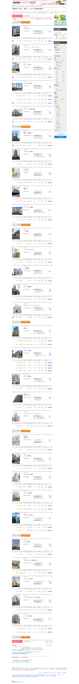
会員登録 (56, 4)
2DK (56, 75)
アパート (57, 88)
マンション (57, 86)
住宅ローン (38, 675)
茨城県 (22, 653)
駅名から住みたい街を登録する (17, 652)
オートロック (58, 118)
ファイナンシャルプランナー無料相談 (51, 675)
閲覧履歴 (50, 3)
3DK (63, 77)
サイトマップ (41, 672)
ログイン (61, 4)
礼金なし (57, 64)
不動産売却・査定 (28, 675)
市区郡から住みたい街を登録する (27, 652)
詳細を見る (50, 59)
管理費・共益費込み (59, 62)
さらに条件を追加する (60, 134)
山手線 (14, 661)
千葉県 (20, 653)
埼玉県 (18, 653)
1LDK (57, 73)
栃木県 (24, 653)
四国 (27, 676)
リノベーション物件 (14, 675)
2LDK (63, 75)
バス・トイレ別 (58, 109)
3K (56, 77)
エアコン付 (57, 116)
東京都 (13, 653)
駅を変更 (64, 52)
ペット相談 (57, 111)
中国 (29, 676)
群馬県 (26, 653)
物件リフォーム (23, 675)
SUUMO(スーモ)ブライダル (20, 3)
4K (62, 79)
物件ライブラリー (42, 675)
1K (56, 71)
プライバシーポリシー (52, 672)
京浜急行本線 (27, 661)
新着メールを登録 (63, 37)
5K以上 (57, 82)
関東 (17, 676)
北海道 (13, 676)
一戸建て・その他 (59, 90)
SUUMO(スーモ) (65, 1)
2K (62, 73)
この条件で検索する (60, 136)
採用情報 (64, 672)
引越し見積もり (34, 675)
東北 (15, 676)
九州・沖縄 (32, 676)
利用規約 (46, 672)
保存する (57, 37)
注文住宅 (19, 675)
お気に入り (45, 3)
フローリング (58, 120)
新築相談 (36, 676)
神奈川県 (15, 653)
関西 (25, 676)
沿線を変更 (57, 52)
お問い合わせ (59, 672)
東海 (23, 676)
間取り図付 (57, 122)
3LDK (57, 79)
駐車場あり (57, 107)
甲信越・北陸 (20, 676)
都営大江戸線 (22, 661)
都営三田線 (17, 661)
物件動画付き (58, 124)
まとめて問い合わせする (25, 22)
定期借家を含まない (59, 127)
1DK (63, 71)
